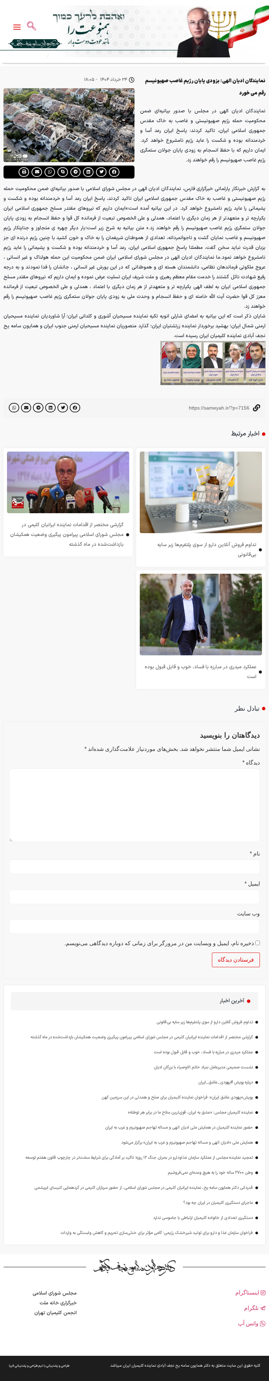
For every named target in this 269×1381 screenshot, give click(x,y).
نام (255, 854)
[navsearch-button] (32, 27)
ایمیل (252, 884)
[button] (114, 172)
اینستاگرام (248, 1293)
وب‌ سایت (248, 913)
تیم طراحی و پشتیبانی (29, 1365)
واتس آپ (249, 1323)
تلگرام (252, 1308)
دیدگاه (251, 763)
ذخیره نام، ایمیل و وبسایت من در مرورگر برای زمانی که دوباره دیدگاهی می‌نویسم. (159, 943)
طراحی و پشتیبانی (57, 1365)
